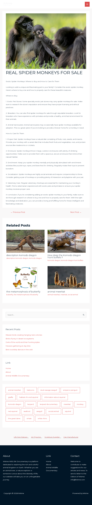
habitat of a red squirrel (28, 397)
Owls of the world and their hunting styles (23, 342)
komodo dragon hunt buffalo (72, 260)
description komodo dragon (21, 255)
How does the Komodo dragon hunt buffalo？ (64, 256)
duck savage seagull (48, 390)
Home (8, 368)
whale (29, 418)
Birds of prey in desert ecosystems (20, 339)
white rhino (42, 418)
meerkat (63, 295)
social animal (73, 295)
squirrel (68, 411)
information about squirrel (54, 397)
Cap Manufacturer (70, 437)
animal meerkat (56, 291)
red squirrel (12, 411)
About (8, 372)
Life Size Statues (21, 437)
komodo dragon (35, 258)
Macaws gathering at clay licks (18, 346)
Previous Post (18, 212)
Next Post (75, 212)
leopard (30, 404)
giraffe (10, 397)
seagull (39, 411)
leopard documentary (49, 404)
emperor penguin (70, 390)
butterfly (9, 295)
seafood (27, 411)
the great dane (14, 418)
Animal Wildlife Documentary (17, 376)
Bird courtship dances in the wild (19, 350)
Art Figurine (36, 437)
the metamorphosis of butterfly (23, 291)
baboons (30, 390)
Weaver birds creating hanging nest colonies (24, 335)
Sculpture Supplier (53, 437)
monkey (80, 404)
